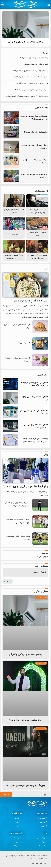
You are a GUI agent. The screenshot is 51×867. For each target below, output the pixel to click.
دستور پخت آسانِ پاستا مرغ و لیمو (30, 301)
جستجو (6, 794)
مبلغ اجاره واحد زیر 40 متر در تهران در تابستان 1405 (30, 70)
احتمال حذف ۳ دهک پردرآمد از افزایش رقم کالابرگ (30, 77)
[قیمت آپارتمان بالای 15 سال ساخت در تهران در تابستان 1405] (11, 117)
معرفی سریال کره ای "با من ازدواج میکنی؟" (35, 161)
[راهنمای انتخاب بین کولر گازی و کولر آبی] (25, 24)
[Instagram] (45, 863)
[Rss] (33, 863)
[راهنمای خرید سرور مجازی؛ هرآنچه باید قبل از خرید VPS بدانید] (10, 384)
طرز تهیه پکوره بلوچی (22, 342)
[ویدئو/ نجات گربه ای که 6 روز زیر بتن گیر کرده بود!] (37, 246)
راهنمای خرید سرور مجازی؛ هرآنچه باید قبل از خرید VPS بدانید (34, 384)
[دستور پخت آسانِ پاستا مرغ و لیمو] (25, 285)
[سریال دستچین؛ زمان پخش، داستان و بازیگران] (11, 176)
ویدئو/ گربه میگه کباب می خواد (37, 234)
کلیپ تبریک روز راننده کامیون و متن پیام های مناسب (37, 211)
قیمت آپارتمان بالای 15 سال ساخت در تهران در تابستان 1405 (33, 118)
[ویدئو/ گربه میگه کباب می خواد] (37, 223)
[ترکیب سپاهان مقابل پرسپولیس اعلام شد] (40, 544)
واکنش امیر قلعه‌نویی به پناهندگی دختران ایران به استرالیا (17, 504)
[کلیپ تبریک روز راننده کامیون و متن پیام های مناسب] (37, 200)
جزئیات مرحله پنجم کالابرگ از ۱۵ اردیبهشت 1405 (31, 89)
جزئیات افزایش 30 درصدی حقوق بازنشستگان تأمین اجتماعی (27, 96)
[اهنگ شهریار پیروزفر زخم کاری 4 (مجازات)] (14, 200)
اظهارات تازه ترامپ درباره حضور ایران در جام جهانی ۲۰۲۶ (18, 521)
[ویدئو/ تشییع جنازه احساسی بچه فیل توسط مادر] (14, 246)
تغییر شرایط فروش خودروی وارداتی (36, 64)
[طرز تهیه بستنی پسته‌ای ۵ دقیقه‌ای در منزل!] (40, 366)
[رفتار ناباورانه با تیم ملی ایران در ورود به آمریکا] (25, 470)
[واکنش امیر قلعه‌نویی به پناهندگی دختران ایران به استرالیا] (40, 510)
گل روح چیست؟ (13, 234)
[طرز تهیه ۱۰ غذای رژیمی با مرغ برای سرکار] (40, 332)
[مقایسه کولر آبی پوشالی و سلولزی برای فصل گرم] (10, 412)
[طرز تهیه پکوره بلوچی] (40, 349)
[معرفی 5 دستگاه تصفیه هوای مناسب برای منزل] (11, 147)
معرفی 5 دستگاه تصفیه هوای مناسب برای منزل (34, 147)
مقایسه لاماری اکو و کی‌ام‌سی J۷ (35, 132)
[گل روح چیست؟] (14, 223)
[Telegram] (41, 863)
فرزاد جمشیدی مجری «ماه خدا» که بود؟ (25, 720)
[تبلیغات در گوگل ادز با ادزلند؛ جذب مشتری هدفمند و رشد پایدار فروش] (10, 440)
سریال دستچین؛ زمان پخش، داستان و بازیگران (34, 176)
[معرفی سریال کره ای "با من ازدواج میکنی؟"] (11, 161)
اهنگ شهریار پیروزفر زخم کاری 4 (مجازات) (14, 211)
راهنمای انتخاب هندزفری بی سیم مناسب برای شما (36, 426)
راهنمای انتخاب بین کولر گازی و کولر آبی (25, 41)
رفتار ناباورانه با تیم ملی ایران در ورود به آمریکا (32, 83)
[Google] (37, 863)
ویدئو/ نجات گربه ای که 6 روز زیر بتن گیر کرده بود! (37, 257)
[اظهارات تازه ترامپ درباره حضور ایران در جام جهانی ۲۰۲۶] (40, 527)
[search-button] (2, 4)
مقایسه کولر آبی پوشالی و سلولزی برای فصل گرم (34, 412)
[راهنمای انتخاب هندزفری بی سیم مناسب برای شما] (10, 426)
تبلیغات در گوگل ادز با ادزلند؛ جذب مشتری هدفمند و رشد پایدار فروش (35, 440)
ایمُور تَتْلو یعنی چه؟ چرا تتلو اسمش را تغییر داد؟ (25, 785)
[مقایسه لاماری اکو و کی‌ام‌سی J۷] (11, 132)
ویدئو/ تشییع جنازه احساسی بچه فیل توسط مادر (14, 257)
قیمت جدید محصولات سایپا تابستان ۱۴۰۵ (33, 57)
